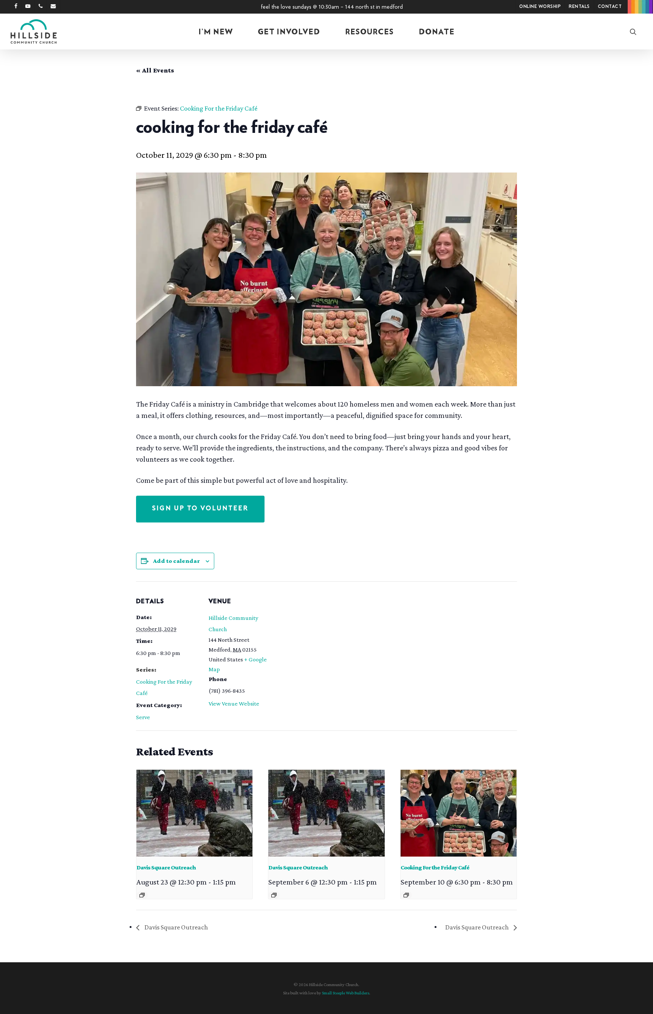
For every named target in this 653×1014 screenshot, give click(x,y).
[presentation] (194, 813)
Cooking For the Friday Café (435, 867)
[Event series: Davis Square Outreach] (142, 895)
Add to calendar (176, 561)
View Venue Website (234, 703)
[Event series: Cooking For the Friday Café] (406, 895)
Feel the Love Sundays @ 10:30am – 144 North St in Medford (332, 7)
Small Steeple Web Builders (345, 993)
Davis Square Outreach (166, 867)
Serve (143, 717)
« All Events (155, 70)
